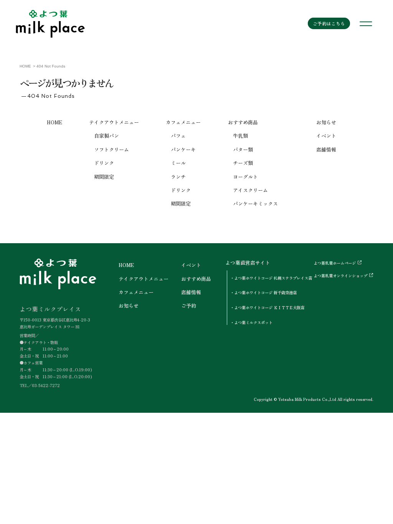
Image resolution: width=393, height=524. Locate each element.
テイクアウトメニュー (114, 122)
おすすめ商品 (243, 122)
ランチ (178, 176)
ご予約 (188, 305)
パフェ (178, 135)
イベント (326, 135)
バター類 (243, 149)
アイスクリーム (250, 190)
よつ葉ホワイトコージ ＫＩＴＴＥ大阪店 (269, 307)
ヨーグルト (245, 176)
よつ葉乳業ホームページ (335, 263)
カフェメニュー (183, 122)
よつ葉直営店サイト (247, 262)
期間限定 (104, 176)
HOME (54, 122)
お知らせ (326, 122)
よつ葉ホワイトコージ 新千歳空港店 (265, 292)
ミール (178, 162)
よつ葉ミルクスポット (253, 322)
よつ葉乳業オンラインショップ (340, 275)
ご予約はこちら (329, 23)
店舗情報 (326, 149)
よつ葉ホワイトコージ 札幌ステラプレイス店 (273, 278)
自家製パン (106, 135)
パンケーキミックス (255, 203)
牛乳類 (240, 135)
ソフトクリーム (111, 149)
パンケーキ (183, 149)
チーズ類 (243, 162)
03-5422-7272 (46, 385)
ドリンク (104, 162)
